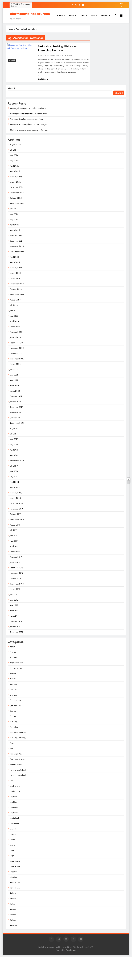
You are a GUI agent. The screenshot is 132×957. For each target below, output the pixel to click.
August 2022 (15, 364)
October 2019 (15, 514)
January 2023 (15, 337)
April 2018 (14, 610)
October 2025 (16, 198)
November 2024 (17, 246)
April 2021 (14, 449)
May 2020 (14, 476)
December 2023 (16, 278)
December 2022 (16, 342)
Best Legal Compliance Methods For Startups (28, 113)
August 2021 (15, 428)
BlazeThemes (71, 950)
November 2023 (17, 283)
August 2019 (15, 524)
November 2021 (16, 412)
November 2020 (17, 460)
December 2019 (16, 503)
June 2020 (14, 471)
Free (82, 15)
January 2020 (15, 498)
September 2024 (17, 251)
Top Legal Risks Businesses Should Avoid (26, 119)
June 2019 (14, 535)
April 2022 (14, 385)
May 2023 (14, 316)
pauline (43, 55)
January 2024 (15, 273)
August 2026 (15, 144)
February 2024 (16, 267)
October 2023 (16, 289)
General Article (16, 764)
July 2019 (13, 530)
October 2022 (16, 353)
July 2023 (14, 305)
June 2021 (14, 439)
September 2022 (17, 358)
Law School (14, 818)
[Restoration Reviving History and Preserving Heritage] (21, 53)
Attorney (13, 652)
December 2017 (16, 632)
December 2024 (16, 241)
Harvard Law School (18, 770)
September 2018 (17, 583)
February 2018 (16, 621)
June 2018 (14, 599)
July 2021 (13, 433)
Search (11, 88)
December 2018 (16, 567)
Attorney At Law (16, 662)
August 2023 (15, 299)
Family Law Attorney (18, 732)
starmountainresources (30, 13)
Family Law (14, 721)
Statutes (13, 909)
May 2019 (14, 540)
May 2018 (14, 605)
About (60, 15)
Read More (42, 79)
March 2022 (15, 391)
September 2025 (17, 203)
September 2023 (17, 294)
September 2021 (17, 423)
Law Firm (13, 796)
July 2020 (14, 465)
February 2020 (16, 492)
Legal (12, 850)
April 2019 (14, 546)
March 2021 (15, 455)
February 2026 (16, 176)
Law (93, 15)
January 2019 (15, 562)
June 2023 (14, 310)
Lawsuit (12, 60)
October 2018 (15, 578)
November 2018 (16, 573)
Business (13, 684)
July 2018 (13, 594)
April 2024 (14, 257)
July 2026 (14, 149)
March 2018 (14, 616)
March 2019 (15, 551)
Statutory (13, 919)
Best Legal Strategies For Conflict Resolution (28, 108)
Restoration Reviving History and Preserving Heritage (58, 48)
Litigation (13, 871)
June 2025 (14, 214)
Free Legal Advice (17, 753)
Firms (71, 15)
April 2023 (14, 321)
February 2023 (16, 332)
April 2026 (14, 166)
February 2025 (16, 235)
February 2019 (16, 557)
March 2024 (15, 262)
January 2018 (15, 626)
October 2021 (15, 417)
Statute (104, 15)
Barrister (13, 673)
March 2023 (15, 326)
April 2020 (14, 482)
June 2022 (14, 374)
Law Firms (14, 807)
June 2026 (14, 155)
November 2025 (17, 192)
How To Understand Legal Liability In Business (29, 129)
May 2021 (14, 444)
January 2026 (15, 182)
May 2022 (14, 380)
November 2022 (17, 348)
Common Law (15, 700)
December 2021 (16, 407)
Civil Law (13, 689)
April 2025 (14, 224)
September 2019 (17, 519)
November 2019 (16, 508)
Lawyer (12, 839)
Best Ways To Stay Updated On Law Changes (28, 124)
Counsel (13, 711)
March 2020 (15, 487)
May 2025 (14, 219)
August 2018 (15, 589)
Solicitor (13, 893)
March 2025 (15, 230)
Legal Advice (15, 861)
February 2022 (16, 396)
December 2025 (16, 187)
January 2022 (15, 401)
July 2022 (14, 369)
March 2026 (15, 171)
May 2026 (14, 160)
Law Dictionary (16, 786)
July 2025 (14, 208)
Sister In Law (15, 882)
